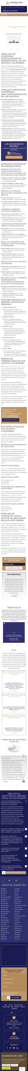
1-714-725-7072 (16, 154)
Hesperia (18, 922)
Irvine (3, 895)
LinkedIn (17, 1048)
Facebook (7, 1048)
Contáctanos (4, 550)
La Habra (4, 924)
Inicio (5, 1005)
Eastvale (18, 899)
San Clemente (5, 922)
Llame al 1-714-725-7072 (10, 11)
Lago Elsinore (19, 897)
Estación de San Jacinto (14, 495)
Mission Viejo (5, 905)
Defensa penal (9, 564)
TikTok (20, 1048)
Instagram (10, 1048)
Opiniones (16, 1006)
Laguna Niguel (5, 920)
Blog (12, 1006)
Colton (17, 938)
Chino (17, 924)
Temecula (4, 938)
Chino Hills (18, 928)
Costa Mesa (5, 903)
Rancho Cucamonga (20, 916)
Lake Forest (5, 909)
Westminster (5, 907)
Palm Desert (19, 907)
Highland (18, 934)
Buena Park (5, 913)
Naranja (4, 888)
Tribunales (22, 1006)
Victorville (18, 918)
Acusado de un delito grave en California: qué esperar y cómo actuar (14, 708)
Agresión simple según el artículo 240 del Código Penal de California (14, 729)
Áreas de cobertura (18, 1005)
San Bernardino (19, 909)
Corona (4, 934)
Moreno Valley (5, 932)
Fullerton (4, 901)
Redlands (18, 932)
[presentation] (11, 49)
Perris (17, 895)
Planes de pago (6, 1006)
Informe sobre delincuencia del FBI (14, 366)
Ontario (17, 913)
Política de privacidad (13, 993)
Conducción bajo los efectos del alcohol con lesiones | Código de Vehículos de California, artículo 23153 (14, 686)
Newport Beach (6, 911)
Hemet (17, 890)
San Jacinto (18, 901)
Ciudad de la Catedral (21, 905)
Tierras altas (19, 926)
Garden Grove (5, 899)
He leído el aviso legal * (8, 994)
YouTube (14, 1048)
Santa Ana (4, 893)
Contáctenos (14, 1008)
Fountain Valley (6, 926)
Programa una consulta (14, 157)
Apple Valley (19, 930)
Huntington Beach (6, 897)
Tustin (3, 916)
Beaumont (18, 903)
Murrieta (4, 936)
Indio (17, 893)
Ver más (14, 632)
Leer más (14, 690)
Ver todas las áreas (14, 568)
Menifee (18, 888)
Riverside (4, 930)
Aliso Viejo (4, 928)
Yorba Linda (5, 918)
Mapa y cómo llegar (14, 1027)
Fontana (18, 911)
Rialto (17, 920)
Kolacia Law (20, 527)
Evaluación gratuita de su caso (15, 872)
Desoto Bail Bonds (5, 468)
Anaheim (4, 890)
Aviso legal (4, 992)
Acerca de (10, 1005)
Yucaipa (18, 936)
